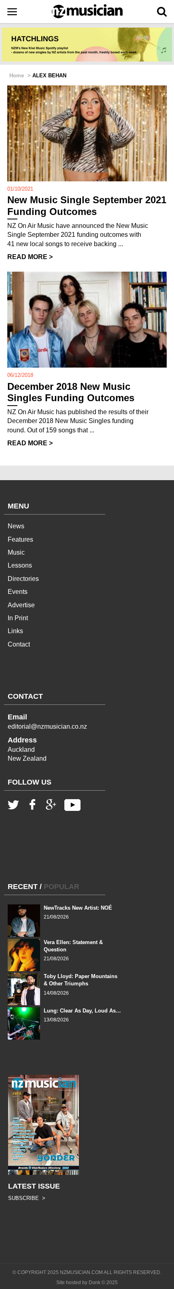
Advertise (21, 605)
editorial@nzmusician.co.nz (47, 726)
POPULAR (61, 887)
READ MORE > (30, 256)
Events (18, 591)
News (16, 526)
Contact (19, 644)
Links (15, 630)
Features (20, 539)
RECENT (23, 887)
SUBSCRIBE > (26, 1198)
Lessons (20, 565)
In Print (18, 618)
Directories (23, 578)
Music (16, 552)
